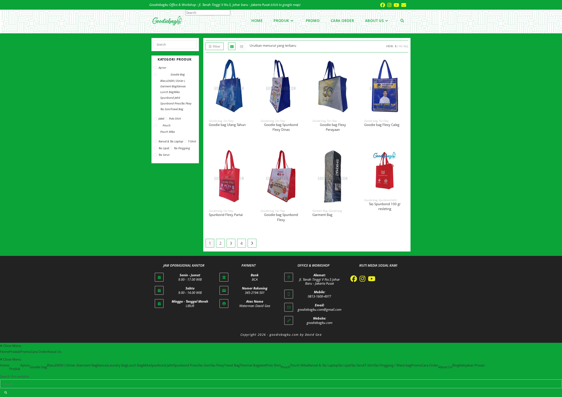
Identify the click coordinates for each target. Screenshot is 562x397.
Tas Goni (165, 109)
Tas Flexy (228, 121)
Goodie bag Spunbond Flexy (281, 217)
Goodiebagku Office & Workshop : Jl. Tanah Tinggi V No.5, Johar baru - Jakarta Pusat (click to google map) (224, 4)
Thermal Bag (249, 365)
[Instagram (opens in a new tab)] (388, 5)
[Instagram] (362, 279)
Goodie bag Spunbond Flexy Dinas (281, 127)
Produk (14, 351)
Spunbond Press (170, 103)
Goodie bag (215, 121)
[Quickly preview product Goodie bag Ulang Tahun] (250, 64)
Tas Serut (164, 155)
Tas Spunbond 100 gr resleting (385, 206)
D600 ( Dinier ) (176, 81)
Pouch (167, 125)
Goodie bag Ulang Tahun (227, 124)
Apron (162, 68)
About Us (54, 351)
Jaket (161, 118)
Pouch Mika (167, 132)
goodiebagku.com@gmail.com (319, 309)
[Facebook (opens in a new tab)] (381, 5)
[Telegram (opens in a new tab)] (409, 5)
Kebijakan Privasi (472, 365)
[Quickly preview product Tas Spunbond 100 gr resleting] (406, 154)
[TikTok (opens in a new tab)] (407, 5)
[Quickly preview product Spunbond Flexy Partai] (250, 154)
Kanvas (181, 86)
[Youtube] (371, 279)
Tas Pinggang (182, 148)
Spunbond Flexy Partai (226, 214)
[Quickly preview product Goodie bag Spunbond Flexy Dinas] (302, 64)
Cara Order (39, 351)
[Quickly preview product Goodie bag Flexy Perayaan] (354, 64)
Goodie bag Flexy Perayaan (333, 127)
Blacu (163, 81)
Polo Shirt (175, 118)
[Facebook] (353, 279)
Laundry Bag (117, 365)
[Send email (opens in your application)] (402, 5)
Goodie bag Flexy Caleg (381, 124)
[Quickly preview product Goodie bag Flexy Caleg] (406, 64)
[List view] (241, 46)
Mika (177, 92)
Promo (25, 351)
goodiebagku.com (319, 322)
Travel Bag (177, 109)
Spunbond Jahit (388, 200)
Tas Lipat (164, 148)
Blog (455, 365)
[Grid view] (232, 46)
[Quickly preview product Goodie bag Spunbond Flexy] (302, 154)
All (406, 46)
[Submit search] (6, 392)
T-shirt (192, 141)
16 (400, 46)
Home (4, 351)
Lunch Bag (167, 92)
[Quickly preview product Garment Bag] (354, 154)
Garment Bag (319, 211)
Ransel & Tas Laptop (171, 141)
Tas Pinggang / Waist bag (392, 365)
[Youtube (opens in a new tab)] (395, 5)
